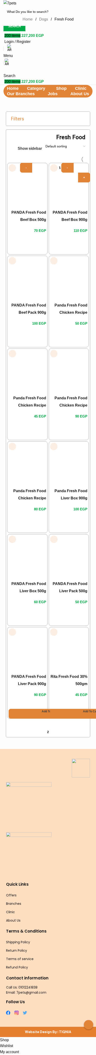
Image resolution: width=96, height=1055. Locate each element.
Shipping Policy (18, 942)
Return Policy (16, 950)
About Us (13, 920)
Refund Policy (17, 967)
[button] (49, 714)
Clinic (10, 912)
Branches (13, 903)
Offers (11, 895)
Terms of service (20, 959)
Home (28, 19)
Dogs (44, 19)
